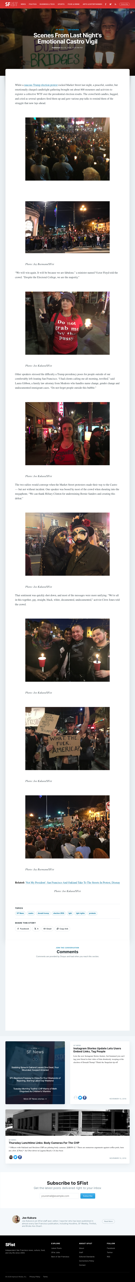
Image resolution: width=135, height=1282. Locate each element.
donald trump (43, 913)
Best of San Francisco (60, 1257)
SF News (60, 30)
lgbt (70, 913)
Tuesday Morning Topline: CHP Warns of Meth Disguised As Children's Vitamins (35, 1090)
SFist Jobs (55, 1252)
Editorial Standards (87, 1257)
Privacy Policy (35, 1277)
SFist (10, 1244)
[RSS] (116, 4)
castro (30, 913)
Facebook (111, 1248)
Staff (81, 1252)
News (23, 4)
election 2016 (58, 913)
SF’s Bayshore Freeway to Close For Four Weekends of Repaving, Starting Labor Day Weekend (35, 1079)
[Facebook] (105, 4)
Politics (33, 4)
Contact (82, 1265)
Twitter (110, 1252)
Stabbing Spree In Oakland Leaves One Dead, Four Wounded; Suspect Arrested (35, 1068)
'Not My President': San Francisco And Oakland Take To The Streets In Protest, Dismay (72, 882)
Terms (45, 1277)
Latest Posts (56, 1248)
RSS (108, 1257)
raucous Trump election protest (41, 85)
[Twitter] (110, 4)
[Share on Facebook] (84, 1097)
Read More (108, 1221)
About (81, 1248)
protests (92, 913)
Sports (61, 4)
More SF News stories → (35, 1099)
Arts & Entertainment (93, 4)
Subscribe (124, 4)
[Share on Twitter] (80, 1097)
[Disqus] (67, 998)
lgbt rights (80, 913)
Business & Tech (47, 4)
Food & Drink (74, 4)
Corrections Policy (86, 1261)
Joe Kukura (73, 30)
